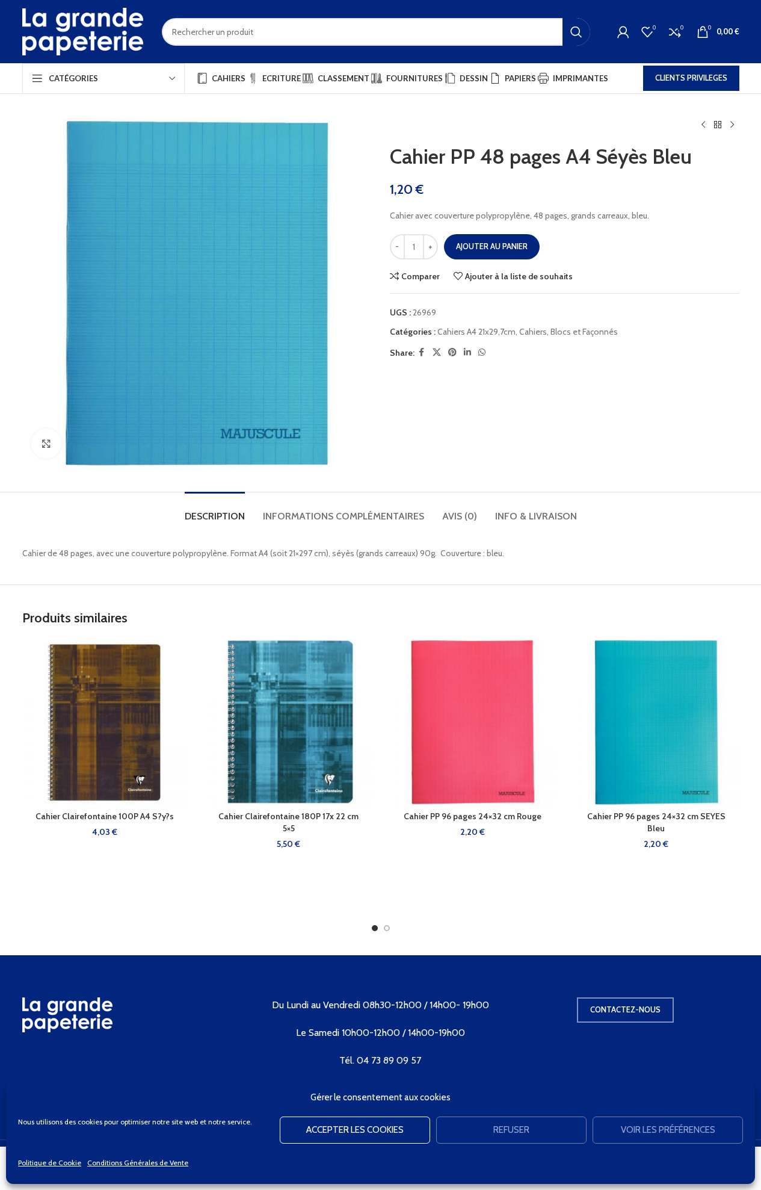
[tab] (215, 510)
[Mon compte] (623, 32)
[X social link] (437, 352)
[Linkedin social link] (467, 352)
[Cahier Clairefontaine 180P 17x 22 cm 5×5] (289, 722)
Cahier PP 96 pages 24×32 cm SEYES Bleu (656, 822)
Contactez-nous (625, 1009)
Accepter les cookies (355, 1129)
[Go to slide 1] (375, 928)
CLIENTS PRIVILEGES (691, 77)
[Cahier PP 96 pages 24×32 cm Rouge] (473, 722)
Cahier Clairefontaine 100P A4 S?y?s (104, 816)
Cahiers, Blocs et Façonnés (568, 331)
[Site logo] (83, 30)
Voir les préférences (668, 1129)
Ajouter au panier (492, 246)
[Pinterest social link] (452, 352)
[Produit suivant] (732, 125)
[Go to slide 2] (387, 928)
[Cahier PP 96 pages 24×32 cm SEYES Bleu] (656, 722)
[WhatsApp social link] (482, 352)
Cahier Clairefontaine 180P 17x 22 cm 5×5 (288, 822)
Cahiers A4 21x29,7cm (476, 331)
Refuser (511, 1129)
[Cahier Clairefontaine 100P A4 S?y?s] (105, 722)
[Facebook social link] (421, 352)
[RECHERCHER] (576, 32)
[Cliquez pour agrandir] (46, 444)
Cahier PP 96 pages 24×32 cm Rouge (472, 816)
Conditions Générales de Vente (137, 1162)
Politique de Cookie (49, 1162)
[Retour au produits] (717, 125)
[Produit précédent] (703, 125)
